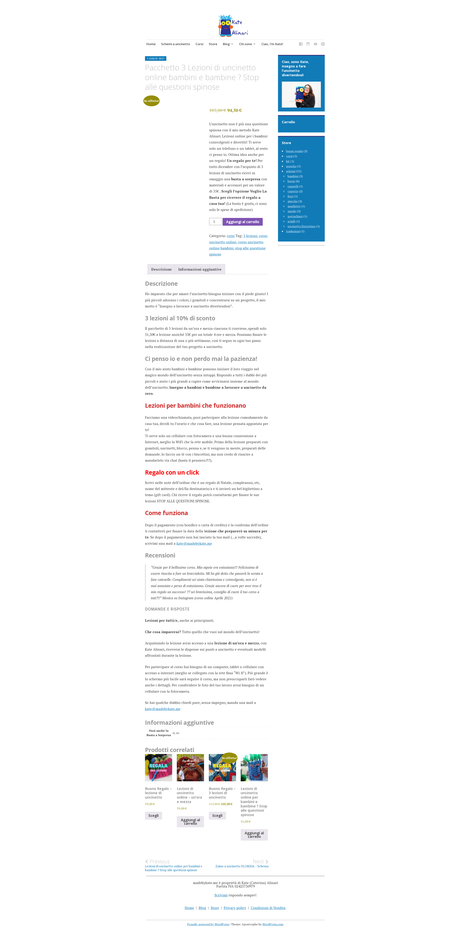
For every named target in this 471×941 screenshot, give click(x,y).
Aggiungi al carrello (242, 221)
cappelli (293, 186)
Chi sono (245, 44)
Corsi (199, 44)
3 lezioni (250, 235)
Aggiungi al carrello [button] (190, 822)
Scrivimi (221, 895)
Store (213, 44)
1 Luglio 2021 (155, 58)
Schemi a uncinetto (175, 44)
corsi (231, 235)
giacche (293, 201)
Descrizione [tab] (161, 269)
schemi (290, 171)
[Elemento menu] (301, 44)
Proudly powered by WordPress (208, 924)
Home (151, 44)
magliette (294, 206)
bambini (293, 176)
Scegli (153, 815)
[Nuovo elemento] (315, 44)
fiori (290, 196)
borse (291, 181)
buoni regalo (294, 151)
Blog (226, 44)
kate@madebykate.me (194, 543)
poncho (291, 166)
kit (288, 161)
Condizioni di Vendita (268, 907)
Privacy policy (235, 907)
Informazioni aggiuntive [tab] (200, 269)
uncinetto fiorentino (301, 226)
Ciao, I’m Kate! (272, 44)
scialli (291, 221)
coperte (293, 191)
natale (292, 211)
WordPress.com (272, 924)
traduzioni (293, 231)
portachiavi (295, 216)
